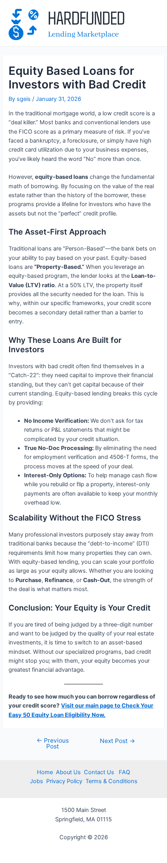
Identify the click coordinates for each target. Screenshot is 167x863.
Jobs (36, 781)
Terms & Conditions (111, 781)
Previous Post (53, 744)
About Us (68, 772)
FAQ (123, 772)
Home (45, 772)
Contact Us (100, 772)
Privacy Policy (63, 781)
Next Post (117, 741)
